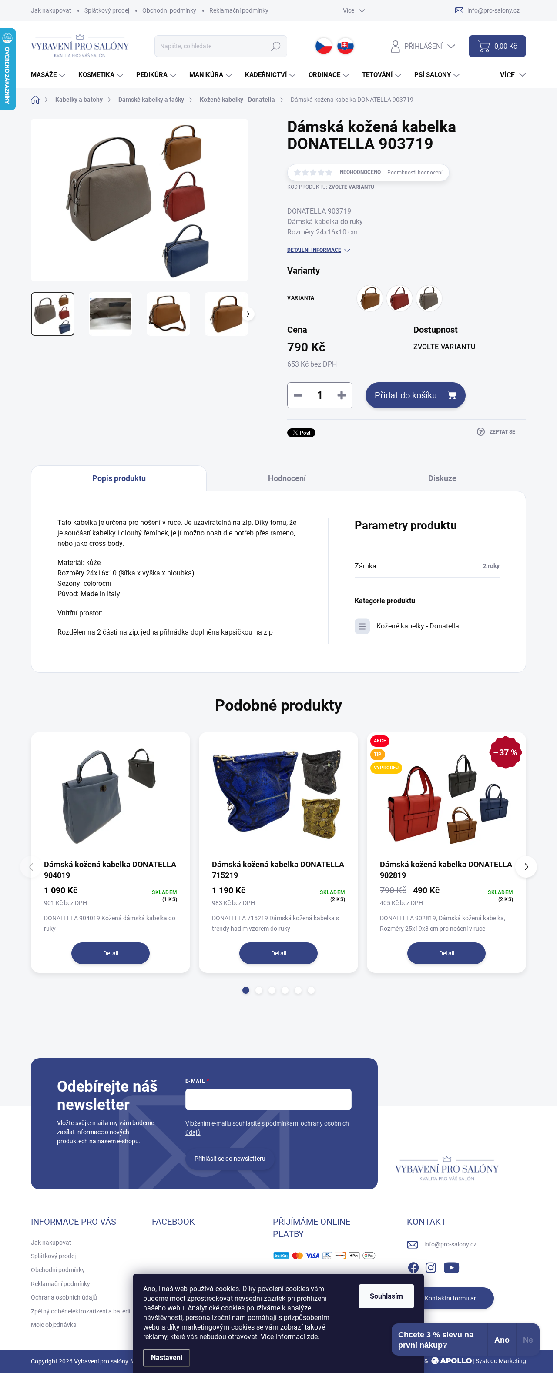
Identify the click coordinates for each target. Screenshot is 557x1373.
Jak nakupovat (51, 10)
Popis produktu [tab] (119, 478)
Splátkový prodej (106, 10)
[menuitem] (49, 75)
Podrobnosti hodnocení (415, 173)
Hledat (276, 46)
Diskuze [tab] (442, 478)
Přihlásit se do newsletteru (230, 1158)
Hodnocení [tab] (287, 478)
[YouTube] (451, 1266)
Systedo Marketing (501, 1360)
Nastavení (166, 1357)
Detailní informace (314, 250)
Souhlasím (386, 1296)
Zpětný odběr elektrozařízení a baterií (80, 1311)
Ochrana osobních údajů (64, 1297)
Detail (110, 953)
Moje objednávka (54, 1324)
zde (312, 1337)
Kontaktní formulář (450, 1298)
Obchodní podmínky (169, 10)
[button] (245, 990)
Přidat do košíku (406, 395)
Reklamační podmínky (238, 10)
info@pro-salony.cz (450, 1244)
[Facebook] (413, 1266)
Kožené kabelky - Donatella (417, 626)
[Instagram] (430, 1266)
